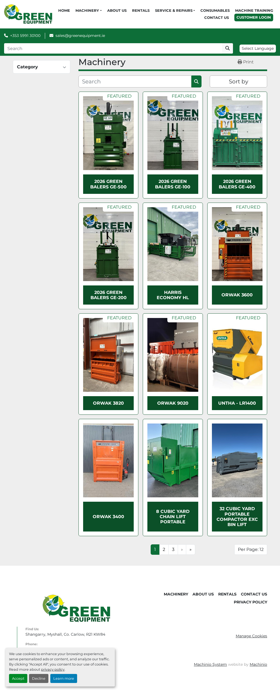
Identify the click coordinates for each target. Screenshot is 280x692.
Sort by (238, 81)
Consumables (215, 10)
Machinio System (210, 664)
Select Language (258, 48)
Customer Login (254, 17)
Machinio (258, 664)
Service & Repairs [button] (173, 10)
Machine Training (254, 10)
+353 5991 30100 (25, 35)
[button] (88, 10)
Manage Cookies (251, 635)
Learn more (63, 678)
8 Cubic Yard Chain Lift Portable (172, 516)
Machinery (87, 10)
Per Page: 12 (251, 549)
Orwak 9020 (172, 403)
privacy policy (53, 669)
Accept (18, 678)
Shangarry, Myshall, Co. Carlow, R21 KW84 (65, 634)
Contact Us (216, 17)
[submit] (227, 48)
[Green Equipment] (76, 608)
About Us (117, 10)
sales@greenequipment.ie (80, 35)
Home (64, 10)
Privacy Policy (250, 602)
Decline (38, 678)
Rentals (141, 10)
